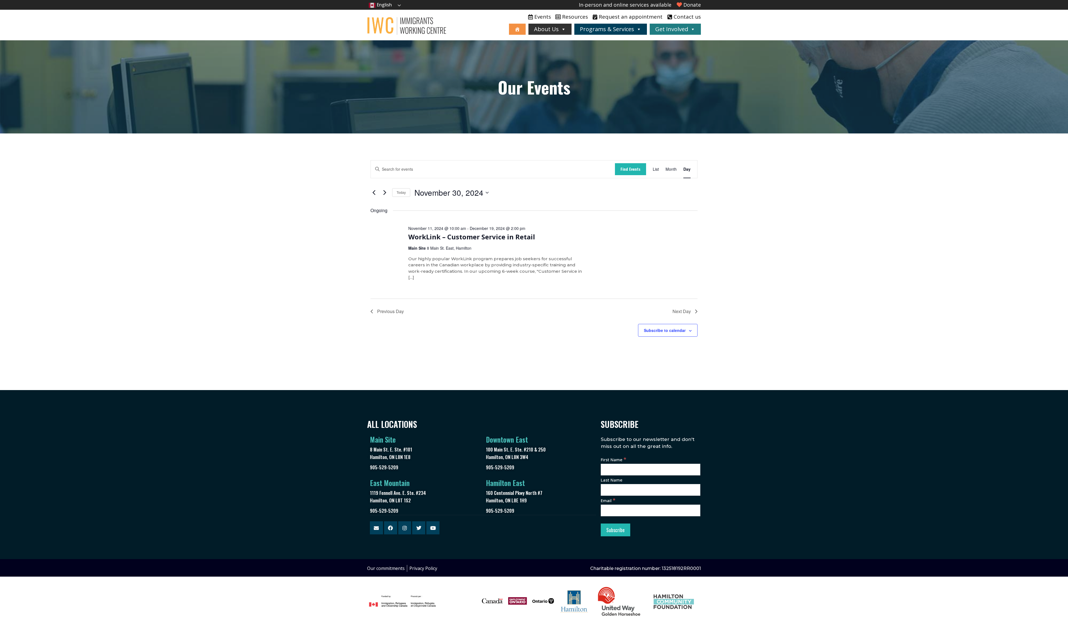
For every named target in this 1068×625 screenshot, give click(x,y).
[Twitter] (418, 527)
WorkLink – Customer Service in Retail (471, 236)
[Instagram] (404, 527)
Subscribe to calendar (665, 330)
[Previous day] (373, 192)
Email (608, 500)
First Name (613, 459)
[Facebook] (390, 527)
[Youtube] (432, 527)
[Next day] (384, 192)
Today (401, 192)
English (383, 5)
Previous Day (390, 311)
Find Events (630, 169)
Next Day (682, 311)
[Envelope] (376, 527)
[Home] (517, 29)
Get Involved (671, 29)
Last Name (611, 480)
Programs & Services (607, 29)
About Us (546, 29)
